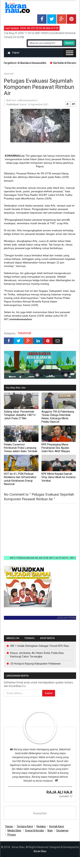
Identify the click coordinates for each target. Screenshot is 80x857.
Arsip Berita (47, 638)
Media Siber (14, 830)
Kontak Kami (56, 826)
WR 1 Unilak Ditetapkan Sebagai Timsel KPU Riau (39, 646)
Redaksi (41, 826)
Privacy (11, 834)
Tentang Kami (25, 826)
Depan (15, 52)
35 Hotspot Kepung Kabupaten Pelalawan (35, 663)
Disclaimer (62, 830)
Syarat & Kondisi (34, 830)
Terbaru (29, 638)
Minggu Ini (13, 638)
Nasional (8, 73)
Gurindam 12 (65, 796)
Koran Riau (40, 851)
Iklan (50, 830)
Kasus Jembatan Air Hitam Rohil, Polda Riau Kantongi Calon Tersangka (37, 654)
